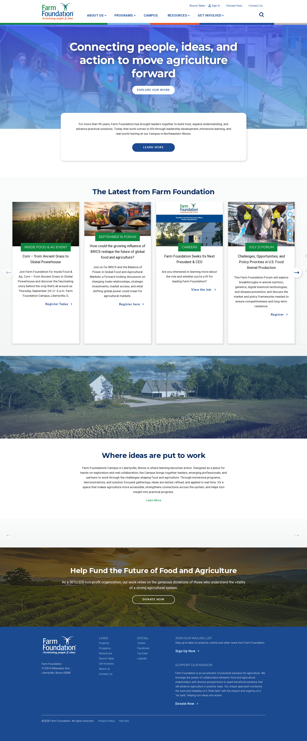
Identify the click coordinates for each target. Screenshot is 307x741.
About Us (95, 15)
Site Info (124, 721)
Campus (151, 15)
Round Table (106, 658)
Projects (104, 643)
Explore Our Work (153, 90)
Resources (177, 15)
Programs (123, 15)
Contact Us (256, 5)
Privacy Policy (106, 721)
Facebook (143, 648)
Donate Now (234, 5)
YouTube (142, 653)
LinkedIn (142, 658)
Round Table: (205, 5)
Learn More (153, 147)
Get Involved (209, 15)
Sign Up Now (185, 651)
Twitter (141, 643)
